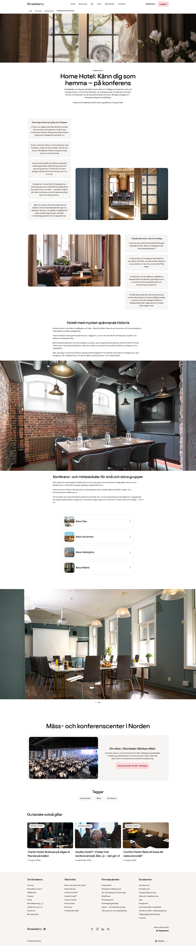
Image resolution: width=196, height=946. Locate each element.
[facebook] (92, 929)
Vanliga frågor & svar (147, 892)
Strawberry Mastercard (111, 889)
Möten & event (49, 11)
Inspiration (38, 11)
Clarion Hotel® (70, 900)
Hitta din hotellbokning (148, 896)
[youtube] (108, 929)
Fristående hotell (71, 910)
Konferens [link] (111, 798)
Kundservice (144, 885)
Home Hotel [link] (85, 798)
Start (30, 11)
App (140, 900)
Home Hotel (69, 903)
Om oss (30, 885)
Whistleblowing (33, 903)
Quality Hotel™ (70, 896)
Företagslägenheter (110, 903)
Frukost (30, 896)
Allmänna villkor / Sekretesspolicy (153, 910)
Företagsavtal (107, 900)
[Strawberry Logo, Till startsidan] (35, 4)
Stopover (68, 907)
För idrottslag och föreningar (114, 892)
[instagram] (97, 929)
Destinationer (70, 889)
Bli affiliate (106, 896)
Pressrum (31, 910)
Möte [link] (99, 798)
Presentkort (106, 885)
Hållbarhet (31, 892)
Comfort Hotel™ (71, 892)
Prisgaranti (143, 903)
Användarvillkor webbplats (150, 907)
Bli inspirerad (32, 914)
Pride (29, 900)
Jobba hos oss (33, 907)
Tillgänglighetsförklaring (149, 914)
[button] (95, 702)
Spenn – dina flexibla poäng (113, 907)
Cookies (142, 918)
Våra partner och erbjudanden (114, 910)
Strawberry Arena (34, 889)
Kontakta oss (144, 889)
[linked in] (102, 929)
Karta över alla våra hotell (75, 885)
